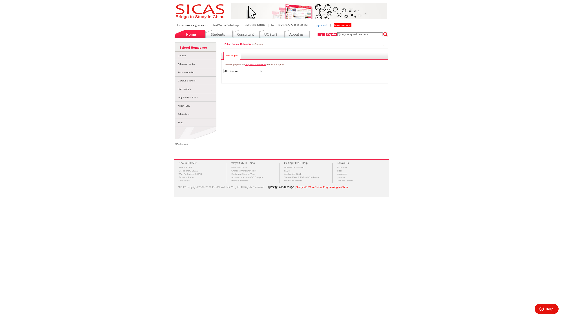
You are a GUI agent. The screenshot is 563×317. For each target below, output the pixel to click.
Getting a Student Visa (243, 174)
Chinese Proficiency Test (243, 171)
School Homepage (193, 47)
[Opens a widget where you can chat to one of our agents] (546, 309)
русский (321, 25)
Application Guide (293, 174)
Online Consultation (294, 167)
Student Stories (186, 177)
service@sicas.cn (196, 25)
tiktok (339, 171)
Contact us (184, 180)
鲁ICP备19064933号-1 (281, 187)
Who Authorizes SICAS (190, 174)
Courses (182, 55)
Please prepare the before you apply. (254, 64)
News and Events (293, 180)
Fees (180, 122)
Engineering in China (336, 187)
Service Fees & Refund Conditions (301, 177)
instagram (342, 174)
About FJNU (184, 106)
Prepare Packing (239, 180)
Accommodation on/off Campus (247, 177)
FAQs (287, 171)
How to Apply (184, 89)
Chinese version (345, 180)
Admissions (183, 114)
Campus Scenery (186, 80)
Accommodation (186, 72)
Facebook (342, 167)
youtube (341, 177)
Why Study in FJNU (187, 97)
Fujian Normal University (238, 44)
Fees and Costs (239, 167)
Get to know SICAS (188, 171)
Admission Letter (186, 64)
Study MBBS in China (309, 187)
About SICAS (185, 167)
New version (342, 25)
